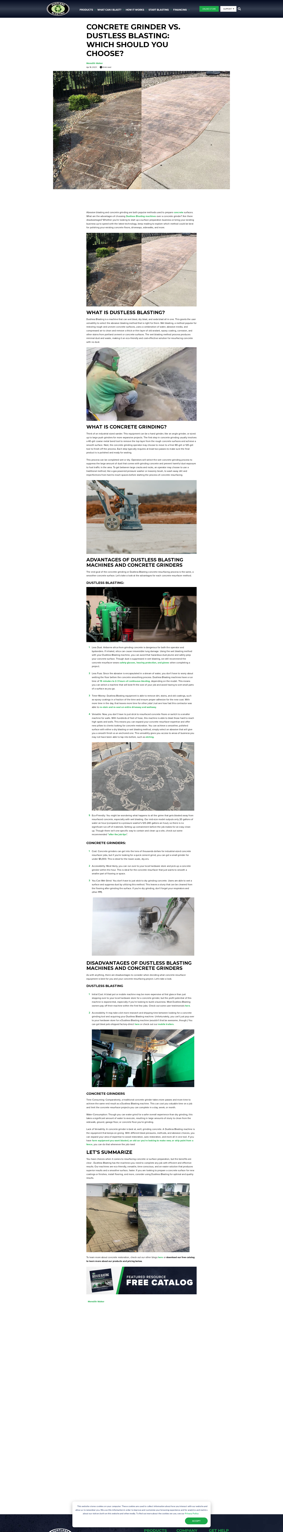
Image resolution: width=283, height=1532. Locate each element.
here (187, 1005)
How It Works (135, 10)
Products (86, 10)
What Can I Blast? (109, 10)
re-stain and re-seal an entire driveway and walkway (128, 707)
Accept (196, 1521)
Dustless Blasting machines (141, 216)
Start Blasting (159, 10)
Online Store (209, 9)
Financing (180, 10)
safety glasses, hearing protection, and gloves (144, 662)
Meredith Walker (94, 63)
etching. (150, 737)
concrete (178, 212)
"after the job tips (117, 834)
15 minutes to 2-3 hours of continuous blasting (125, 681)
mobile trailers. (166, 1024)
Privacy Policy (192, 1513)
